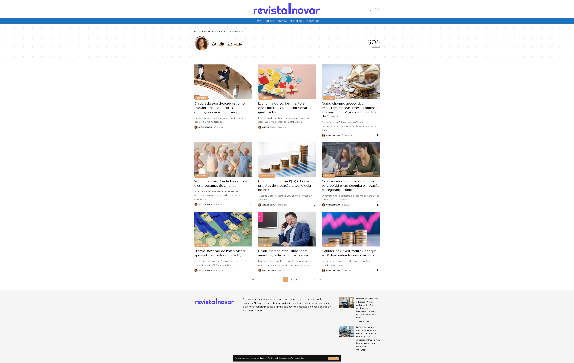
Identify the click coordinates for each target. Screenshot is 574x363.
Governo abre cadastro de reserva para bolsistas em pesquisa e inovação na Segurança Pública (351, 185)
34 (314, 280)
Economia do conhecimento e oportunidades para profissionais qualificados (283, 107)
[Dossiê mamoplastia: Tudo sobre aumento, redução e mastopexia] (287, 229)
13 (291, 280)
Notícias (201, 98)
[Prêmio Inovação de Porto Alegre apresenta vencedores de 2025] (223, 229)
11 (280, 280)
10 (274, 280)
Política (329, 176)
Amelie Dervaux (205, 127)
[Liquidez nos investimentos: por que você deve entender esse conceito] (351, 229)
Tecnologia (267, 176)
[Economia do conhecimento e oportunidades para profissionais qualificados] (287, 81)
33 (308, 280)
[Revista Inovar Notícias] (287, 9)
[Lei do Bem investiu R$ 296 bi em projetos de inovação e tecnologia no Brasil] (287, 159)
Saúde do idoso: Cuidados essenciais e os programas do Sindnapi (222, 183)
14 (297, 280)
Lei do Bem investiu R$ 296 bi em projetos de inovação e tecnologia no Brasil (284, 185)
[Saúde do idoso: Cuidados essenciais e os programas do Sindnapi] (223, 159)
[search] (369, 9)
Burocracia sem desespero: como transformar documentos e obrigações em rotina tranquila (219, 107)
